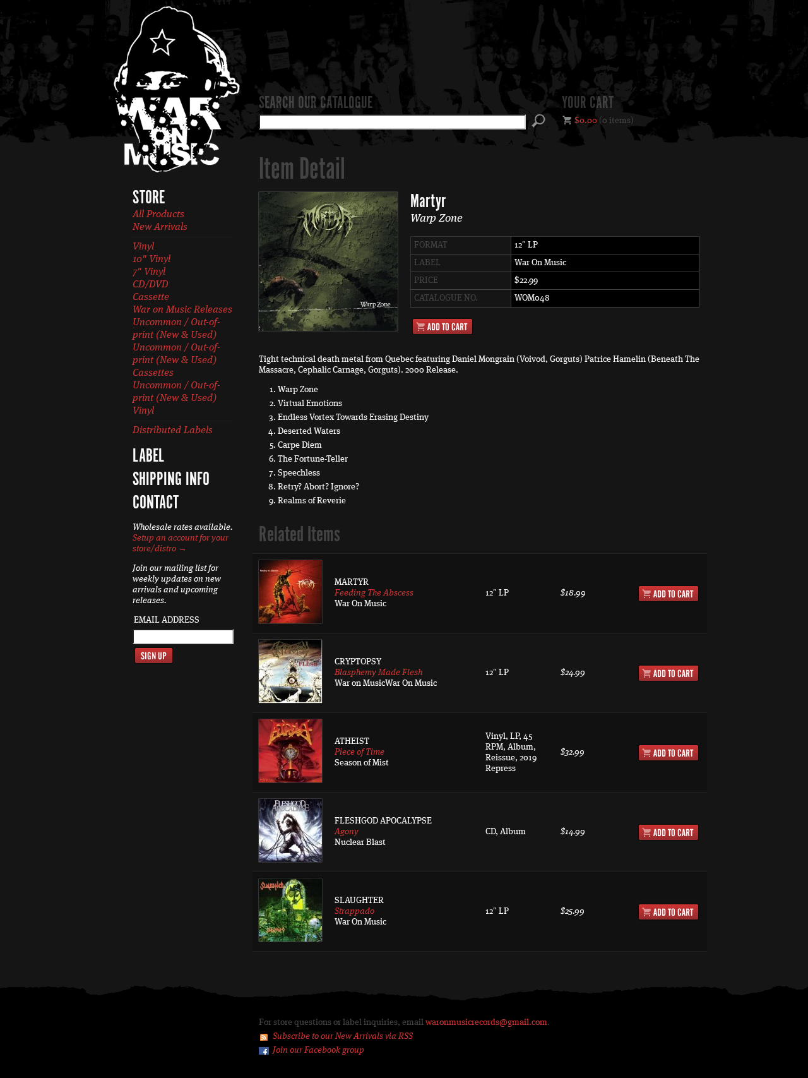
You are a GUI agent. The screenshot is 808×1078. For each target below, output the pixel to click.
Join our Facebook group (318, 1050)
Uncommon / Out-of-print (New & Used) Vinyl (176, 398)
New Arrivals (160, 227)
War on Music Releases (182, 310)
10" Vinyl (151, 260)
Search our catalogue (315, 103)
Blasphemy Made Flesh (378, 672)
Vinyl (143, 247)
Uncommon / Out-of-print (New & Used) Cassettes (176, 360)
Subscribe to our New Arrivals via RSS (343, 1036)
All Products (158, 215)
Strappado (354, 911)
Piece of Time (359, 752)
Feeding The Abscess (374, 593)
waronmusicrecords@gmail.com (486, 1022)
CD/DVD (151, 285)
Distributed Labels (173, 431)
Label (148, 457)
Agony (347, 831)
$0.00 (585, 120)
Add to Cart (442, 326)
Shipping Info (171, 480)
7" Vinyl (149, 272)
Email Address (166, 620)
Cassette (151, 297)
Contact (156, 503)
